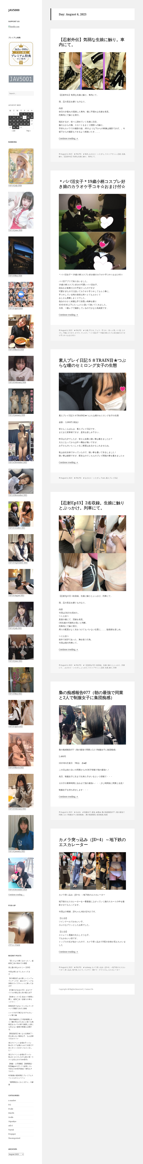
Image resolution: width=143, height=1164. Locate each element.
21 (10, 124)
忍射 (119, 154)
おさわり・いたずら (96, 154)
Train (103, 478)
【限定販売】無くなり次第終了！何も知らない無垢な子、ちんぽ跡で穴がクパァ (20, 1036)
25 (25, 124)
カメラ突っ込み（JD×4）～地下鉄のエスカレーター (92, 842)
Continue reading (68, 138)
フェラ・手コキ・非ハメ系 (105, 330)
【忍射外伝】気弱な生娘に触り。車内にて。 (91, 42)
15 (14, 120)
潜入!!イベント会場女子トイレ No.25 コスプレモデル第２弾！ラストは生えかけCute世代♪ (20, 1057)
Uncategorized (14, 1138)
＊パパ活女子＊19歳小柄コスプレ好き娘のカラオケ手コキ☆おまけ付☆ (92, 183)
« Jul (13, 131)
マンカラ (84, 333)
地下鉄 (74, 970)
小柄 (86, 330)
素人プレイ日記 (112, 478)
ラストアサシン (111, 154)
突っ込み (68, 970)
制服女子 (87, 812)
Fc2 (9, 1105)
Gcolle (10, 1117)
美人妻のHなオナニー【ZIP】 (19, 967)
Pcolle (10, 1109)
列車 (115, 667)
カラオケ (70, 333)
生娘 (123, 154)
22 (14, 124)
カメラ (80, 970)
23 (17, 124)
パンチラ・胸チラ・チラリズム (95, 970)
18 (25, 120)
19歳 (65, 333)
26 (28, 124)
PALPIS (11, 1113)
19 (28, 120)
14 (10, 120)
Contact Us (89, 989)
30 (17, 127)
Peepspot (12, 1134)
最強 (93, 812)
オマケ (77, 333)
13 (32, 117)
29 (14, 127)
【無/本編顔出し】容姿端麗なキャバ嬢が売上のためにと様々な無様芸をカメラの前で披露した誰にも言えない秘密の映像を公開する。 (20, 1024)
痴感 (106, 814)
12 (28, 117)
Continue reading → (16, 894)
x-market (12, 1100)
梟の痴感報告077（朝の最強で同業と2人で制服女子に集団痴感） (91, 695)
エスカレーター (114, 970)
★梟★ (98, 812)
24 (21, 124)
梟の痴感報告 (91, 814)
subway (88, 967)
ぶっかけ (84, 667)
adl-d (10, 1125)
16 (17, 120)
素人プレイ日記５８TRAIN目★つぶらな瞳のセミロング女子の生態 (92, 362)
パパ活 (118, 330)
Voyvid (11, 1130)
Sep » (28, 131)
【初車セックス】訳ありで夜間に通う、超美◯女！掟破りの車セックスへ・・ (20, 999)
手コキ (91, 330)
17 (21, 120)
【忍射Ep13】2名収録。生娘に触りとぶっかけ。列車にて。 (91, 505)
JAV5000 (13, 10)
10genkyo (12, 1121)
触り (60, 156)
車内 (86, 154)
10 (21, 117)
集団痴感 (100, 814)
